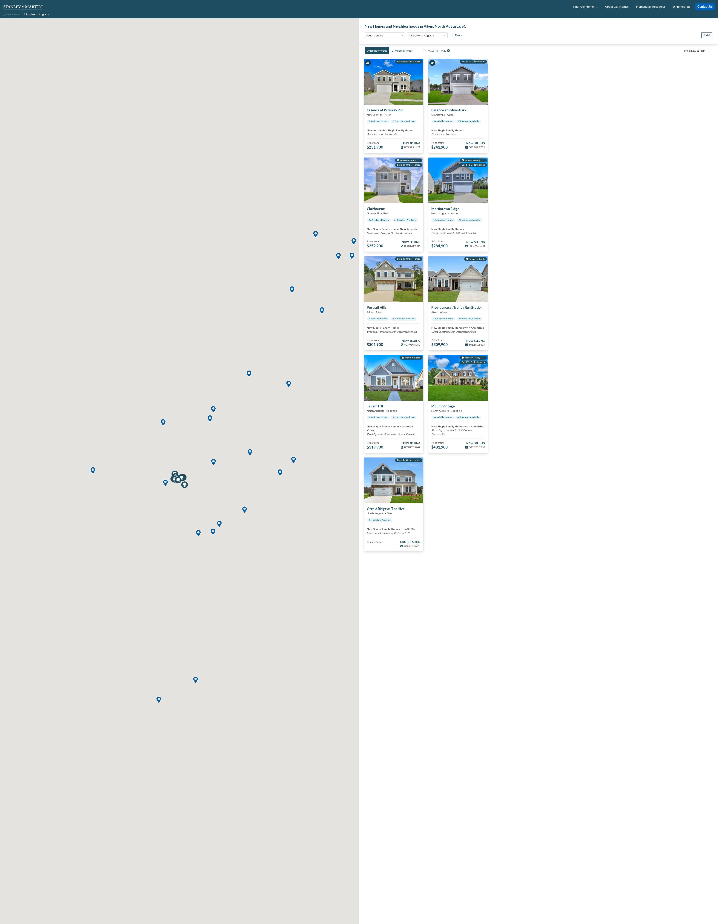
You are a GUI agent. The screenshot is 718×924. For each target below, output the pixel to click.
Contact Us (705, 6)
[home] (3, 14)
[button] (195, 680)
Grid (708, 35)
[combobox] (385, 35)
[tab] (377, 50)
